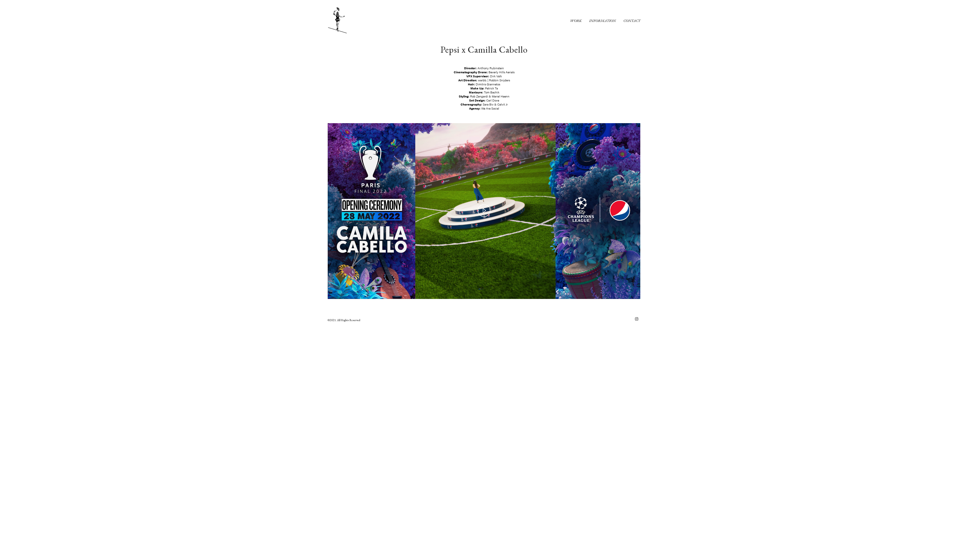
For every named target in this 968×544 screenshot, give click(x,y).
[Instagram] (636, 319)
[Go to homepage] (340, 20)
